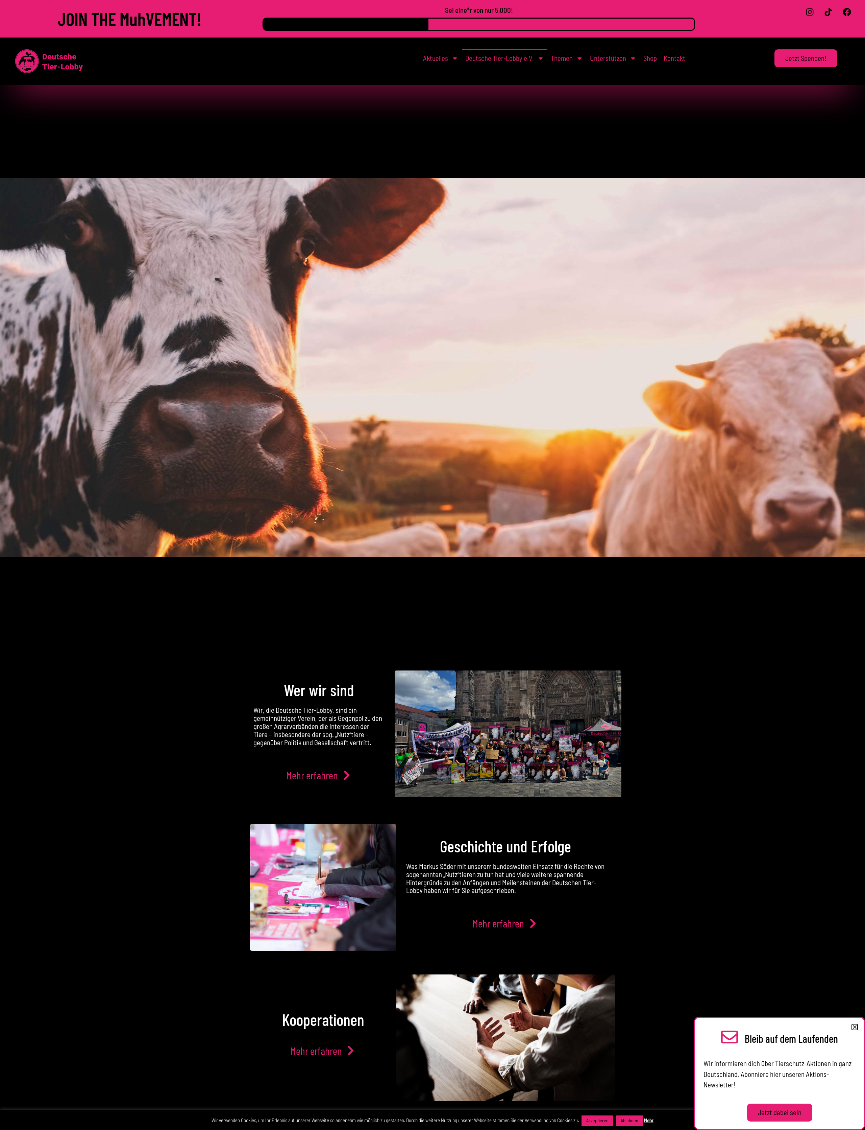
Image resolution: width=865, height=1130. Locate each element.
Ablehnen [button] (629, 1120)
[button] (854, 1027)
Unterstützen (608, 58)
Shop (650, 58)
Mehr (648, 1120)
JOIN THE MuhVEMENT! (130, 19)
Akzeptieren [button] (597, 1120)
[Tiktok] (828, 11)
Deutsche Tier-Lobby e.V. (499, 58)
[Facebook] (847, 11)
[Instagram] (809, 11)
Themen (562, 58)
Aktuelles (435, 58)
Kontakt (674, 58)
